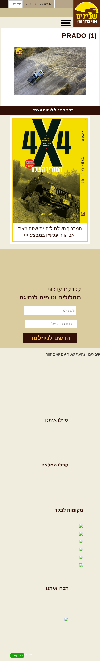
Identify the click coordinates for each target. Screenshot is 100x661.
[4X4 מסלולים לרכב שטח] (50, 171)
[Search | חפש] (4, 4)
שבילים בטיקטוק (64, 570)
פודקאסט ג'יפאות (35, 550)
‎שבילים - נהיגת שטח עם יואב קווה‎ (73, 354)
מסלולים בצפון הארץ (51, 473)
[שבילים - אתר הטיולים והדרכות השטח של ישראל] (86, 13)
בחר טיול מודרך (55, 436)
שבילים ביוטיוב (41, 534)
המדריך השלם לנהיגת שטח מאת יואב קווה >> (50, 231)
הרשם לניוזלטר (50, 338)
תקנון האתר (58, 612)
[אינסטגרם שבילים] (40, 13)
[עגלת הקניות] (62, 13)
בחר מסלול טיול (55, 428)
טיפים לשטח (58, 497)
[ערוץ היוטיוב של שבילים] (51, 13)
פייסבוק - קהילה (38, 526)
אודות (63, 597)
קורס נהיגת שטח (54, 452)
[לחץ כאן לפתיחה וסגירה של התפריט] (66, 23)
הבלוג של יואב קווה (31, 542)
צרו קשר (61, 604)
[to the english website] (5, 12)
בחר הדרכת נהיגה (53, 444)
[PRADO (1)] (50, 71)
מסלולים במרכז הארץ (50, 481)
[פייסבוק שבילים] (29, 13)
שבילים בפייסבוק (63, 518)
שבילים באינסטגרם (29, 558)
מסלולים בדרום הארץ (50, 489)
